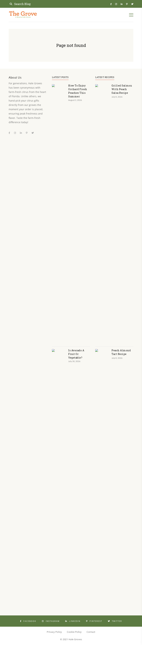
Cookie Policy (74, 631)
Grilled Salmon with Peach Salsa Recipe (122, 89)
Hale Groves (75, 639)
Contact (91, 631)
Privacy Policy (54, 631)
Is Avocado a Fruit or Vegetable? (76, 354)
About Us (15, 77)
